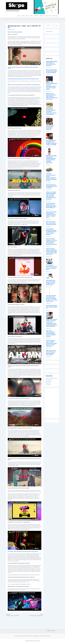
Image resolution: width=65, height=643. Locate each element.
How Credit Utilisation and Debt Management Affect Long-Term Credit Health (51, 86)
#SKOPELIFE (31, 635)
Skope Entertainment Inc (13, 10)
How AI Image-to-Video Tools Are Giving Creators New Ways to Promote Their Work (51, 343)
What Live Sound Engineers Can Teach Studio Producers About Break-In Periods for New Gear (51, 241)
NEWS (23, 635)
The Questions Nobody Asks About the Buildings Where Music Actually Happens (51, 231)
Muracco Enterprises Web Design (51, 378)
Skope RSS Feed (48, 381)
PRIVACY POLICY (48, 635)
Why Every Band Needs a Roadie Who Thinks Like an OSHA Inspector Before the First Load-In (51, 251)
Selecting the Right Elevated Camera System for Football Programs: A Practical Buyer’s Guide (51, 298)
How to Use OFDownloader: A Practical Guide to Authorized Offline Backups (50, 333)
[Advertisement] (52, 402)
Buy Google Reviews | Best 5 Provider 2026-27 (51, 307)
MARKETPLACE (36, 635)
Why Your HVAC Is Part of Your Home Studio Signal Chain (51, 223)
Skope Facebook (49, 379)
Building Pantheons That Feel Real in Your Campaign (51, 186)
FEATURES (19, 635)
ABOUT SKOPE (41, 635)
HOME (16, 635)
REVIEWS (26, 635)
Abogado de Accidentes (51, 630)
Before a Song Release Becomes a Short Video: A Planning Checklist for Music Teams (51, 96)
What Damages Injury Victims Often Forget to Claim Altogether (51, 71)
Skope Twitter (48, 383)
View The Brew (48, 384)
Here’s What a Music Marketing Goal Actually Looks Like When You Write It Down (51, 214)
